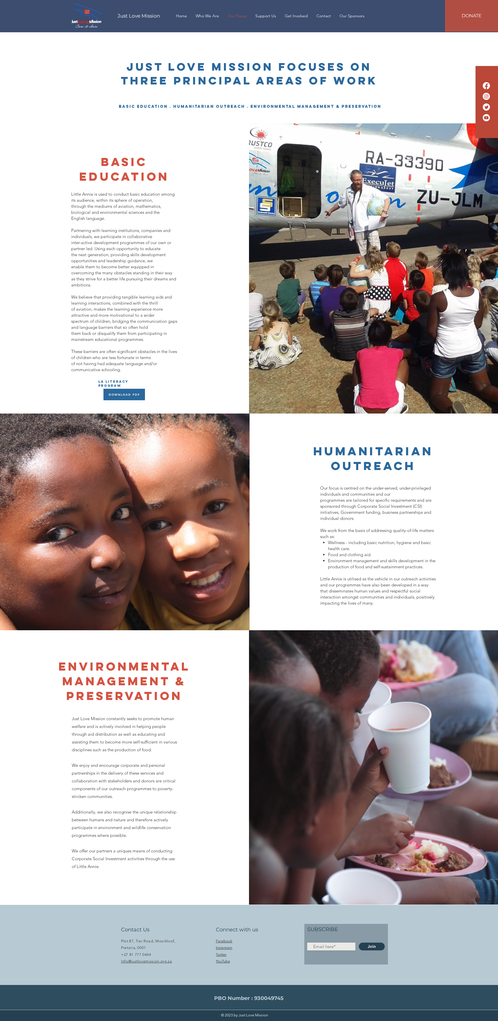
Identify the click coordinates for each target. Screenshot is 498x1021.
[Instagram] (486, 96)
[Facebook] (486, 85)
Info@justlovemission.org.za (146, 961)
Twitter (221, 954)
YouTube (223, 961)
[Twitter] (486, 107)
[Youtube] (486, 117)
